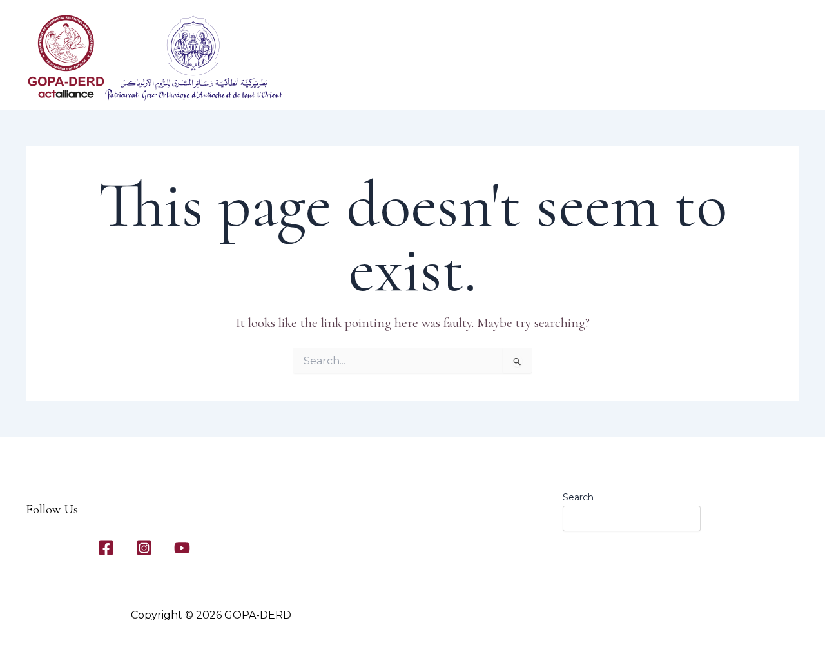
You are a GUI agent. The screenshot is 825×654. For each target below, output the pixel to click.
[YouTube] (182, 548)
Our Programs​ (509, 84)
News (700, 84)
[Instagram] (144, 548)
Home (372, 84)
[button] (452, 84)
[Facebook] (106, 548)
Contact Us (632, 84)
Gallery (574, 84)
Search (578, 497)
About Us (426, 84)
